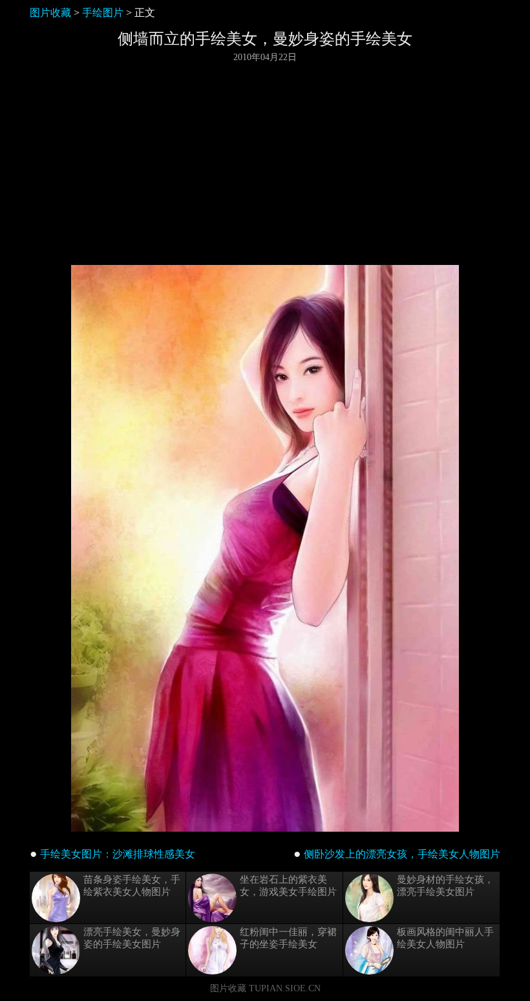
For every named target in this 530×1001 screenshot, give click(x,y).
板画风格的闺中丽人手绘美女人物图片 (445, 938)
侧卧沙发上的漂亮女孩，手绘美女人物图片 (402, 853)
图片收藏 (50, 12)
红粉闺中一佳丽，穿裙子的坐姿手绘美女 (288, 938)
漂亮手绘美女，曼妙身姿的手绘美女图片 (131, 938)
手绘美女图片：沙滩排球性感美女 (117, 853)
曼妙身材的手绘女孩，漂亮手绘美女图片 (445, 885)
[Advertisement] (265, 164)
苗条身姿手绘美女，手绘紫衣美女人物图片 (131, 885)
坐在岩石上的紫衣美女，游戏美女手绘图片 (288, 885)
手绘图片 (102, 12)
